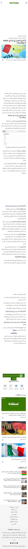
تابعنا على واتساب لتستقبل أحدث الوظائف (11, 377)
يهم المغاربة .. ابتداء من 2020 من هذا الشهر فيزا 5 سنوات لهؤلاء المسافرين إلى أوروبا (14, 414)
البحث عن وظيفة (14, 507)
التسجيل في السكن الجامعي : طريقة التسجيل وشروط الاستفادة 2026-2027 (12, 486)
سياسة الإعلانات (14, 519)
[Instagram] (10, 543)
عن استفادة (14, 509)
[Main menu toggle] (26, 3)
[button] (1, 3)
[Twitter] (13, 543)
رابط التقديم (13, 333)
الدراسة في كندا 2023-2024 (12, 206)
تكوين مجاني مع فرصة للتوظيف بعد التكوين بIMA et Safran (12, 500)
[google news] (15, 543)
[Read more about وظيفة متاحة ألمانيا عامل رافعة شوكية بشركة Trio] (13, 428)
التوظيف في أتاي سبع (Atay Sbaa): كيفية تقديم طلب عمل (12, 493)
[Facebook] (17, 543)
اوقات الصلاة (14, 512)
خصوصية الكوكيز (14, 521)
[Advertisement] (14, 20)
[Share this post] (2, 60)
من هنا (14, 330)
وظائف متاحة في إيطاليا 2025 (18, 459)
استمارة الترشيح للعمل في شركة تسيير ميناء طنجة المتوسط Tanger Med (12, 479)
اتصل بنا (14, 524)
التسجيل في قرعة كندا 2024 (12, 311)
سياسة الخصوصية (14, 517)
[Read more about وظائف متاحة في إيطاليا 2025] (13, 450)
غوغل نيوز (14, 514)
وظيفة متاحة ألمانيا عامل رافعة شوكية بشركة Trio (14, 437)
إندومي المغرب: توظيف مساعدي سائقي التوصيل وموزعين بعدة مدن (11, 472)
